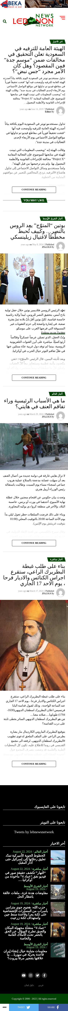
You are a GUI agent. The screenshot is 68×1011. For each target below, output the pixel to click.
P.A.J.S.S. (46, 247)
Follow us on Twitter (53, 332)
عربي (41, 985)
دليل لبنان (29, 985)
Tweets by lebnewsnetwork (34, 832)
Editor (48, 111)
